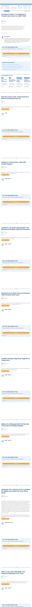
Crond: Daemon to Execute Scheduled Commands (19, 80)
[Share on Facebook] (26, 11)
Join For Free (16, 53)
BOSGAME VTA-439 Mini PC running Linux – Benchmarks (10, 64)
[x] (21, 5)
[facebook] (18, 5)
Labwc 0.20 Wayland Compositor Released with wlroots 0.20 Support (12, 66)
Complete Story (4, 33)
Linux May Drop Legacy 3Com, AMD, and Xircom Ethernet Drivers (12, 67)
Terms (29, 55)
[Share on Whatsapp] (30, 11)
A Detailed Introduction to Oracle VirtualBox (27, 80)
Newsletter (26, 5)
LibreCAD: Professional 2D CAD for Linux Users (9, 69)
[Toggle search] (30, 5)
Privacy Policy (5, 56)
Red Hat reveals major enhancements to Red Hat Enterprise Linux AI (4, 80)
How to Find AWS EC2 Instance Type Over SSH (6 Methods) (12, 80)
